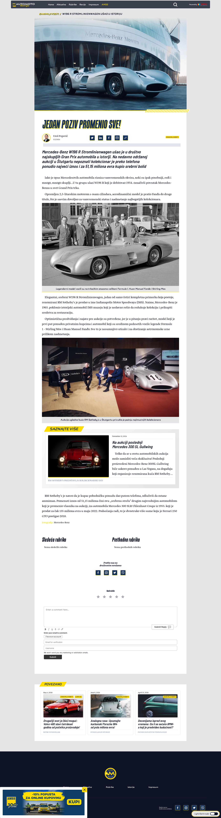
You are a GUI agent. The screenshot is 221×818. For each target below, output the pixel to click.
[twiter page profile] (114, 572)
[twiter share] (194, 807)
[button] (206, 814)
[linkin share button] (100, 137)
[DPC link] (198, 4)
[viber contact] (123, 572)
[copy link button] (125, 137)
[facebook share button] (108, 137)
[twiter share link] (92, 137)
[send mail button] (117, 137)
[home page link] (24, 4)
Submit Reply (160, 627)
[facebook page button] (98, 572)
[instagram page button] (106, 572)
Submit (53, 657)
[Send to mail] (186, 807)
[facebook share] (177, 807)
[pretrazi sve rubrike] (175, 4)
